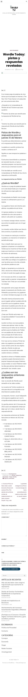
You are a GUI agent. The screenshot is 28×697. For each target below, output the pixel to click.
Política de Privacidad (8, 628)
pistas (13, 475)
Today (10, 477)
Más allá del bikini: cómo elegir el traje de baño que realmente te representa (13, 585)
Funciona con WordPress (8, 662)
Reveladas (5, 477)
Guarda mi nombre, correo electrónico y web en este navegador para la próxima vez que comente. (13, 563)
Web (2, 552)
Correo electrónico (8, 546)
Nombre (4, 539)
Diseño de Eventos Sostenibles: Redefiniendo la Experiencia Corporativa (12, 594)
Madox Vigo (20, 69)
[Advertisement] (14, 33)
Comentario (5, 517)
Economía (4, 642)
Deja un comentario (9, 478)
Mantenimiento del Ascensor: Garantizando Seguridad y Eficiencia (13, 609)
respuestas (19, 475)
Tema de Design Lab (21, 662)
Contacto (4, 631)
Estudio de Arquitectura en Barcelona (10, 602)
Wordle (15, 477)
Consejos (4, 638)
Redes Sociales (6, 648)
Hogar (3, 645)
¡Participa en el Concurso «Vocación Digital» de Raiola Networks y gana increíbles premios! (13, 617)
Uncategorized (14, 50)
